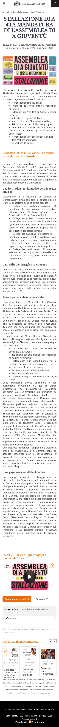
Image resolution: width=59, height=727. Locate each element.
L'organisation (45, 693)
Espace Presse (7, 683)
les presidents (15, 690)
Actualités (51, 683)
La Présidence (51, 680)
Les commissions (10, 686)
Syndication (38, 722)
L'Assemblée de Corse (27, 683)
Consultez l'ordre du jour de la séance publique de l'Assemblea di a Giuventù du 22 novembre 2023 (29, 672)
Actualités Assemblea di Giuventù (28, 12)
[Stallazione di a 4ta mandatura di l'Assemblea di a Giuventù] (29, 56)
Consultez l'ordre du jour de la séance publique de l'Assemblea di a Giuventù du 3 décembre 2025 (11, 672)
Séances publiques (41, 683)
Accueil (6, 12)
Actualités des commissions (35, 680)
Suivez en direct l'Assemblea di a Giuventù (47, 671)
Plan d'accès (21, 686)
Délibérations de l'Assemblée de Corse (32, 690)
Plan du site (21, 722)
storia (48, 690)
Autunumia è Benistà (33, 686)
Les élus (16, 683)
